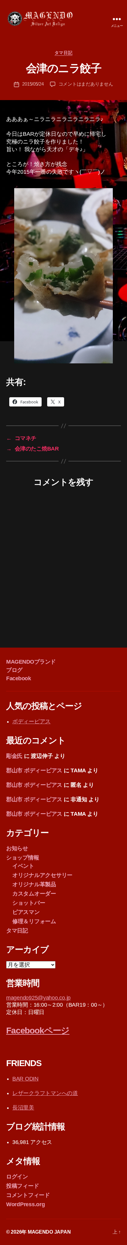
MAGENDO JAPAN (49, 1232)
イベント (23, 866)
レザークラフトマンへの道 (45, 1093)
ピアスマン (26, 912)
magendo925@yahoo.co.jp (38, 998)
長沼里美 (23, 1108)
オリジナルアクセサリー (42, 875)
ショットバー (28, 903)
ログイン (17, 1177)
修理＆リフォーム (34, 921)
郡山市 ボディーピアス (34, 770)
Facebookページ (37, 1030)
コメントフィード (28, 1195)
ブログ (14, 670)
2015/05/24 (32, 84)
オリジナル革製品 (34, 884)
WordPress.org (25, 1204)
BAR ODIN (25, 1079)
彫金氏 (14, 756)
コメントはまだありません (86, 84)
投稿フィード (22, 1186)
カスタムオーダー (34, 894)
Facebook (18, 678)
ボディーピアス (31, 721)
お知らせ (17, 848)
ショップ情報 (22, 858)
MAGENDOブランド (31, 662)
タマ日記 (63, 52)
